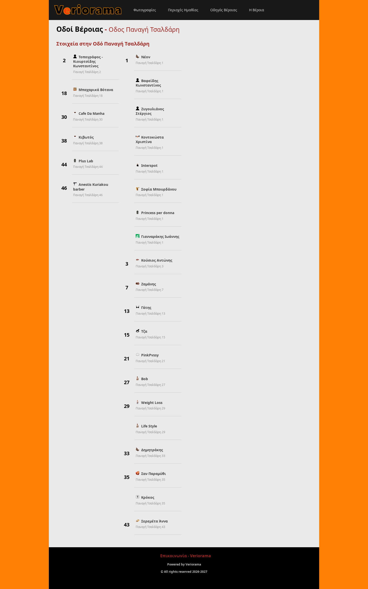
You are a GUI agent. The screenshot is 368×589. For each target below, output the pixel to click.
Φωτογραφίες (144, 10)
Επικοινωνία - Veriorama (185, 555)
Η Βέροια (256, 10)
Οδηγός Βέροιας (223, 10)
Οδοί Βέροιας (79, 29)
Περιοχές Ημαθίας (183, 10)
